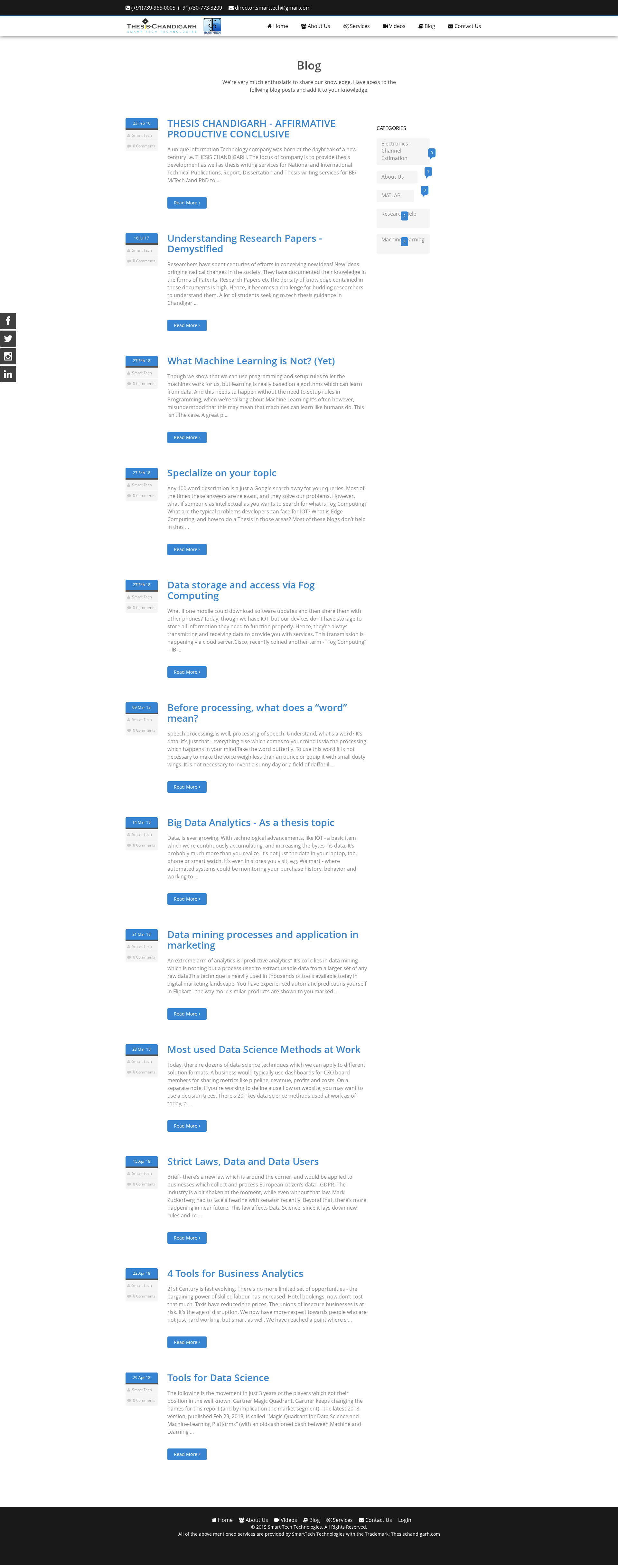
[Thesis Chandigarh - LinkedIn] (8, 374)
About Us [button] (318, 26)
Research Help (399, 214)
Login (404, 1519)
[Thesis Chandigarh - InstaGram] (8, 356)
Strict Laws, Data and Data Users (243, 1161)
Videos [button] (397, 26)
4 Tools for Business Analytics (235, 1273)
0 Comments (144, 146)
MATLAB (397, 194)
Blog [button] (429, 26)
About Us (399, 175)
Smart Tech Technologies (295, 1527)
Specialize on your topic (221, 472)
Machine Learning (403, 240)
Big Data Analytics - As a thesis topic (250, 822)
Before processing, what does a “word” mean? (257, 713)
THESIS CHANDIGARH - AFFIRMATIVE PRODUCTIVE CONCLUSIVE (251, 128)
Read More (186, 203)
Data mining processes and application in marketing (263, 939)
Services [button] (359, 26)
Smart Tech (142, 135)
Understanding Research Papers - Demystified (244, 243)
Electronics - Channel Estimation (405, 151)
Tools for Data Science (218, 1377)
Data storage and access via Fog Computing (241, 590)
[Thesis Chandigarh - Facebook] (8, 321)
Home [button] (280, 26)
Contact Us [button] (467, 26)
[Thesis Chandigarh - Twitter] (8, 339)
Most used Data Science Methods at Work (263, 1049)
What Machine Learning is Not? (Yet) (251, 360)
